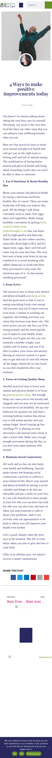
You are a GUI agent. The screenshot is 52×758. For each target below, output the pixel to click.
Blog (30, 105)
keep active (38, 295)
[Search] (48, 5)
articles (25, 105)
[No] (48, 747)
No (21, 754)
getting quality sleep (18, 394)
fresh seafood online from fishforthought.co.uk (24, 226)
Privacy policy (33, 754)
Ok (14, 754)
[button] (21, 5)
